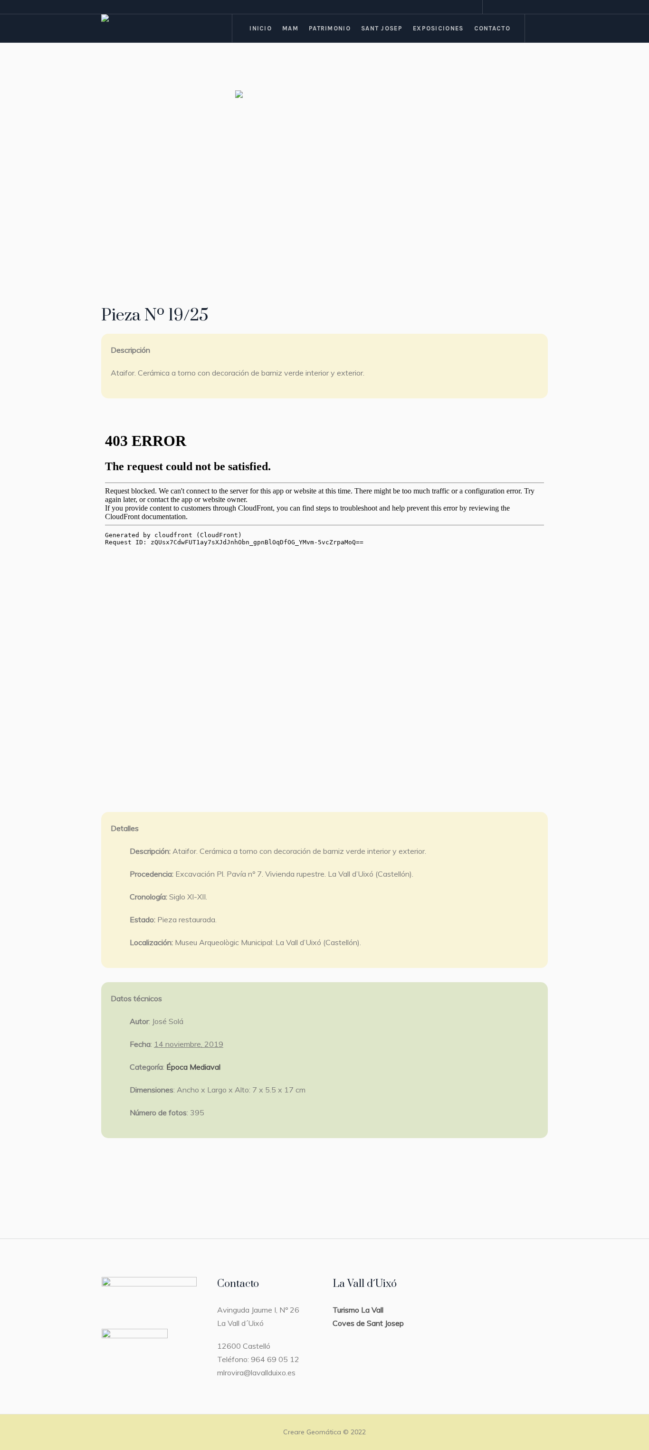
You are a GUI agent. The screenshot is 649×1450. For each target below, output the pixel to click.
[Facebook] (506, 7)
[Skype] (540, 7)
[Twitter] (529, 7)
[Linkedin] (495, 7)
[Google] (518, 7)
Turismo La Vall (358, 1310)
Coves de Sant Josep (368, 1323)
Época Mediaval (193, 1067)
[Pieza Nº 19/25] (324, 180)
